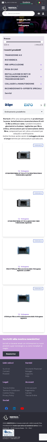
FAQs (27, 376)
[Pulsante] (43, 8)
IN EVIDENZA (11, 59)
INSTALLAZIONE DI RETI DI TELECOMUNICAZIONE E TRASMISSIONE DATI (23, 76)
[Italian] (40, 2)
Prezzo (7, 38)
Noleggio (28, 371)
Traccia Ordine (8, 388)
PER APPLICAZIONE (23, 64)
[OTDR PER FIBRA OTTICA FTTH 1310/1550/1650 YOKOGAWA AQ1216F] (28, 105)
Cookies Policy (8, 392)
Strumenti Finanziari (33, 368)
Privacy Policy (8, 395)
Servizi (8, 93)
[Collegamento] (3, 2)
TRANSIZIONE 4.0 (13, 55)
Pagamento (30, 390)
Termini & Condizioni (11, 390)
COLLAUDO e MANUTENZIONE (23, 83)
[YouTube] (22, 408)
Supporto (29, 373)
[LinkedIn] (14, 408)
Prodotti (6, 373)
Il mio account (31, 388)
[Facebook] (6, 408)
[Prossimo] (41, 105)
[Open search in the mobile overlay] (18, 13)
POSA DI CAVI (23, 69)
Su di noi (6, 368)
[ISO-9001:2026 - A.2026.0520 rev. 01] (23, 432)
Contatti (6, 371)
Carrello (28, 392)
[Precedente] (6, 105)
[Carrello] (39, 13)
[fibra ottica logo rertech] (10, 9)
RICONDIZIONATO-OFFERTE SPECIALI (23, 88)
